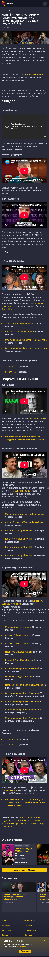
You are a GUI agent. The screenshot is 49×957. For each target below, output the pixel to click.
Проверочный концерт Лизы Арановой (24, 685)
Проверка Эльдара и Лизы (18, 652)
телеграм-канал (34, 74)
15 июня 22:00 (12, 744)
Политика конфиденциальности (33, 936)
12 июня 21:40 (12, 739)
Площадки (6, 925)
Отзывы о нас (29, 921)
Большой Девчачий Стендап (19, 331)
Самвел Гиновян (21, 491)
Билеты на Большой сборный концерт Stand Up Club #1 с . (25, 802)
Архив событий (8, 930)
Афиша (4, 921)
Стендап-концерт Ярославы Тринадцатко (26, 340)
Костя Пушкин (9, 309)
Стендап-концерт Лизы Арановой (22, 668)
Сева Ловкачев (9, 790)
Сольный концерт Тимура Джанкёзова (24, 514)
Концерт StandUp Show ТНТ (19, 530)
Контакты (28, 925)
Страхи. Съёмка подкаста (18, 627)
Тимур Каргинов (37, 418)
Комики (5, 935)
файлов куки (21, 946)
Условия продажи (31, 930)
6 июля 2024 (11, 372)
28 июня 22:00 (12, 366)
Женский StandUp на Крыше (19, 323)
